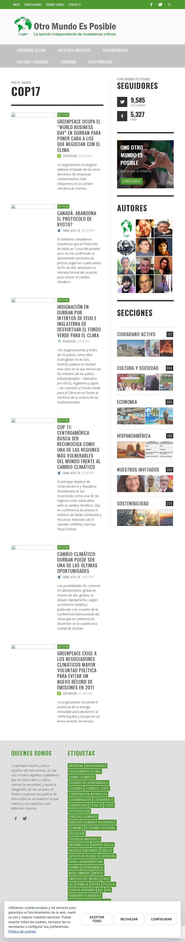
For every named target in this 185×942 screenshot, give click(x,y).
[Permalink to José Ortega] (163, 283)
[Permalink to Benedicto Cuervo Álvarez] (145, 246)
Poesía (95, 884)
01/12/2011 (88, 473)
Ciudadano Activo (136, 333)
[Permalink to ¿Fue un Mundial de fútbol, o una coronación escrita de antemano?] (166, 382)
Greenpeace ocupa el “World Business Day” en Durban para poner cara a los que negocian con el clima (79, 135)
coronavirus (103, 799)
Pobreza (82, 884)
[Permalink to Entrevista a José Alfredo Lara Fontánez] (166, 483)
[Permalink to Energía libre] (131, 517)
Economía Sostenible (101, 827)
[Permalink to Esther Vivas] (163, 246)
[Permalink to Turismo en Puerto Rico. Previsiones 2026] (166, 415)
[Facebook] (151, 4)
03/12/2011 (84, 341)
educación (77, 833)
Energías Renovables (84, 850)
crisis (109, 805)
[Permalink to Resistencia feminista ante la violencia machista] (152, 348)
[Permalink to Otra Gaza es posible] (131, 348)
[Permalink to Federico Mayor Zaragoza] (163, 228)
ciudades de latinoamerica (88, 782)
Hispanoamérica (134, 435)
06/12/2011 (85, 156)
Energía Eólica (102, 844)
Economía (76, 827)
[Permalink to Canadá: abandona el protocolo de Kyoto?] (33, 225)
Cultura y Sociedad (138, 367)
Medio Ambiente (79, 872)
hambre (74, 867)
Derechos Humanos (83, 816)
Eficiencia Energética (84, 839)
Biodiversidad (96, 765)
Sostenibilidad (133, 503)
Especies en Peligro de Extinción (92, 856)
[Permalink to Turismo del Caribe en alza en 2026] (152, 415)
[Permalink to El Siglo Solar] (152, 517)
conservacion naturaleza (88, 793)
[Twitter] (160, 4)
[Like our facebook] (122, 116)
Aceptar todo (97, 919)
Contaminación (80, 799)
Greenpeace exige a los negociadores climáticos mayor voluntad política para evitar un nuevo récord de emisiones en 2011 (77, 670)
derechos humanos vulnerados (92, 822)
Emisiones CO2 (79, 844)
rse (108, 889)
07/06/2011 (86, 693)
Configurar (161, 919)
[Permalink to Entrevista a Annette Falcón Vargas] (131, 483)
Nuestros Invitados (138, 469)
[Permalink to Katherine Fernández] (163, 265)
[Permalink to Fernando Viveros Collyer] (126, 265)
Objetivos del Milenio (84, 878)
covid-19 (96, 805)
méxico (98, 872)
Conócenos (131, 181)
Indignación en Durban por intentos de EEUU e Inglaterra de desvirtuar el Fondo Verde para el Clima (79, 321)
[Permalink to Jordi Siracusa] (145, 228)
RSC (100, 889)
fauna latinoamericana (86, 861)
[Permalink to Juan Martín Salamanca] (126, 283)
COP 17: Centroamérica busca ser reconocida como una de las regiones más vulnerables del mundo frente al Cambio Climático (79, 446)
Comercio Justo (97, 788)
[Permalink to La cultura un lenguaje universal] (131, 382)
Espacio (106, 850)
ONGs (106, 878)
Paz (71, 884)
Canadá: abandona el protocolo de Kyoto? (76, 218)
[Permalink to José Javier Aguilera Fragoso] (145, 265)
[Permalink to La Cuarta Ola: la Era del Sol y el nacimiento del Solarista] (166, 517)
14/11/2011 (88, 577)
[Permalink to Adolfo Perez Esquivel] (145, 283)
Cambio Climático (82, 777)
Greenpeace (70, 156)
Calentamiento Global (85, 771)
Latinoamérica (92, 867)
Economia (127, 401)
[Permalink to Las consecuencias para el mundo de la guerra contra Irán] (166, 348)
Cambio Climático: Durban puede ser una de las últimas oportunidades (77, 562)
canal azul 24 (71, 230)
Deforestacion (79, 810)
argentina (76, 765)
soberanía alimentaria (85, 895)
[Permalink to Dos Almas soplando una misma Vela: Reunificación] (131, 449)
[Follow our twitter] (122, 102)
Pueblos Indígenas (82, 889)
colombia (76, 788)
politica (109, 884)
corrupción (78, 805)
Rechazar (129, 919)
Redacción (69, 341)
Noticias (63, 114)
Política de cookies (22, 931)
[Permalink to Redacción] (126, 228)
